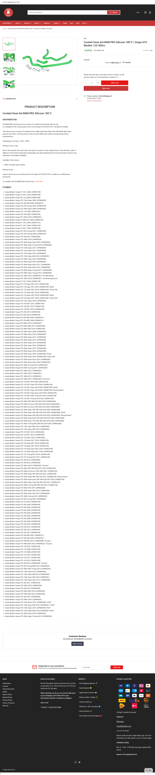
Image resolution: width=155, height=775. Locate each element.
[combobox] (74, 12)
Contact (5, 686)
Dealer (5, 692)
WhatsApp (120, 722)
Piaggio (27, 23)
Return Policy (7, 694)
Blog (78, 23)
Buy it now (106, 88)
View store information (94, 101)
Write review (77, 644)
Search (114, 12)
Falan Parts (11, 769)
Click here (38, 181)
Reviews (5, 706)
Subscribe (116, 667)
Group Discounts (8, 689)
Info (83, 23)
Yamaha (46, 23)
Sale (71, 23)
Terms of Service (9, 703)
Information (7, 683)
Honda (56, 23)
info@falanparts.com (124, 726)
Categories (7, 23)
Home (4, 28)
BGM (85, 38)
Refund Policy (7, 697)
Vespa (17, 23)
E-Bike (65, 23)
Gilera (36, 23)
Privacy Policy (7, 700)
